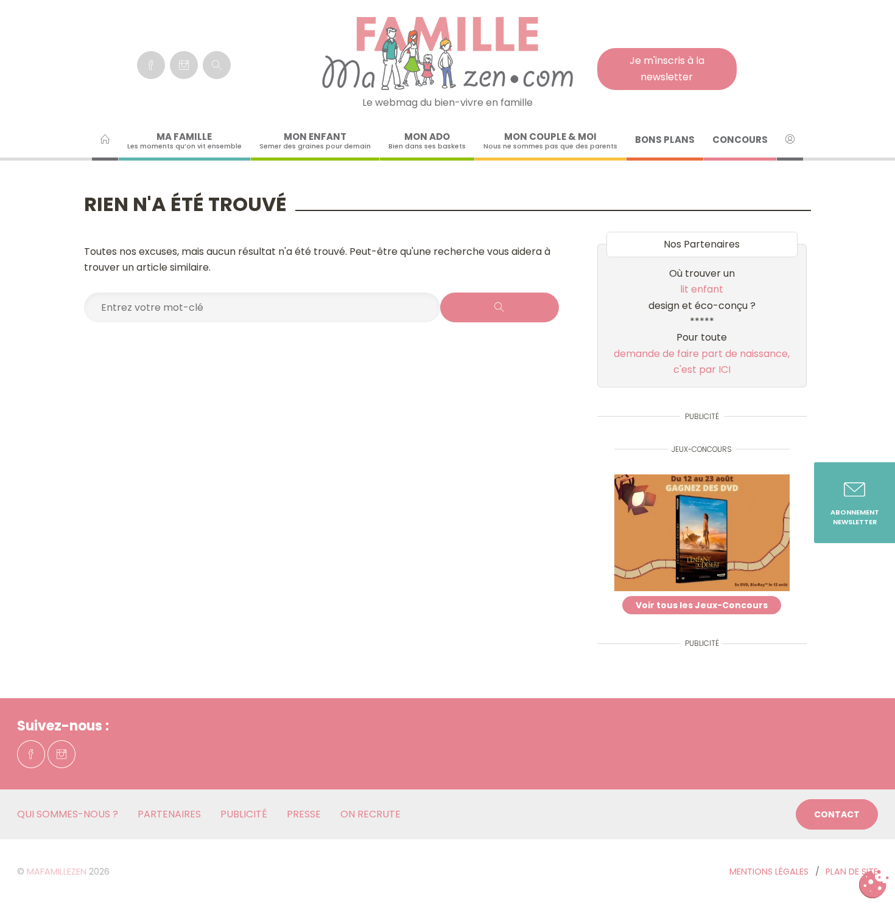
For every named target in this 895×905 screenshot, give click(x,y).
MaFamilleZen (56, 871)
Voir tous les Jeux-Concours (702, 605)
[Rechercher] (499, 307)
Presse (304, 814)
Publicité (243, 814)
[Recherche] (217, 65)
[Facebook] (151, 65)
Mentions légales (769, 871)
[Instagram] (184, 65)
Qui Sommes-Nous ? (67, 814)
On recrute (370, 814)
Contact (837, 814)
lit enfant (701, 289)
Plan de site (852, 871)
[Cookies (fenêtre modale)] (873, 884)
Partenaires (169, 814)
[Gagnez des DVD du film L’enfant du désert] (702, 535)
